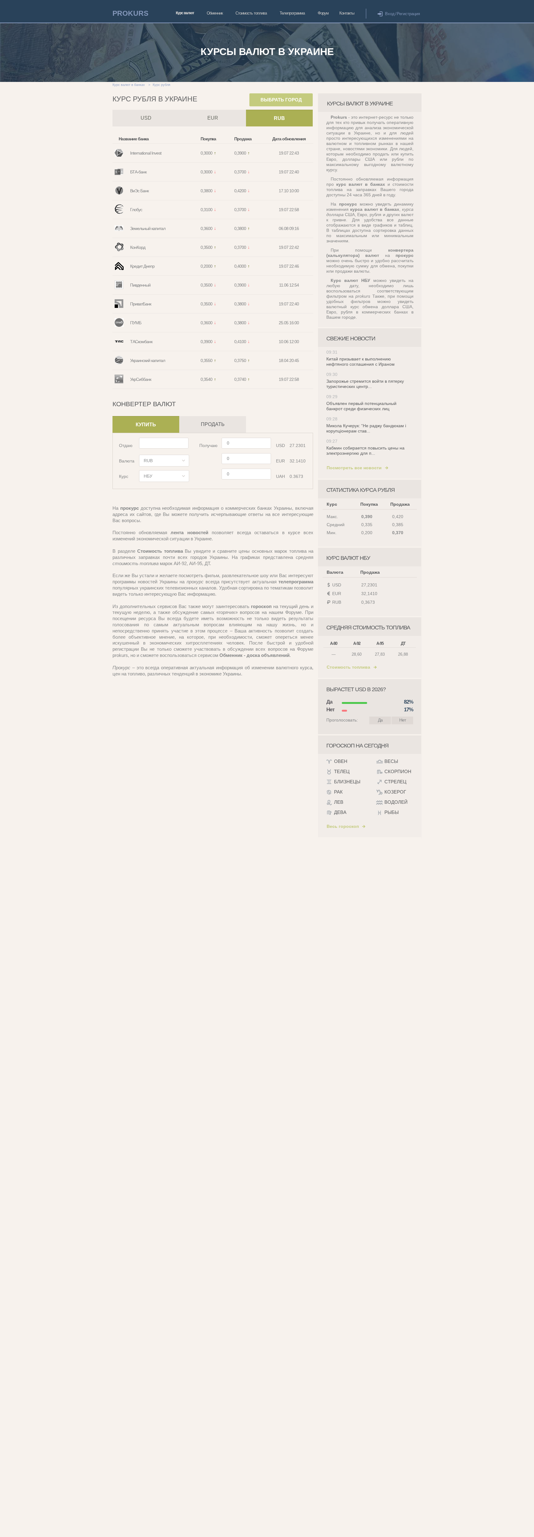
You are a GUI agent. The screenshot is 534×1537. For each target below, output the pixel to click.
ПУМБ (135, 322)
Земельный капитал (147, 228)
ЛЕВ (338, 802)
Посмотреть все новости (354, 467)
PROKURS (130, 13)
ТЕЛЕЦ (342, 771)
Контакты (346, 13)
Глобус (136, 209)
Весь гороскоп (343, 826)
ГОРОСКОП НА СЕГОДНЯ (357, 746)
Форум (323, 13)
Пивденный (140, 285)
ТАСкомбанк (141, 341)
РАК (338, 791)
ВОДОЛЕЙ (396, 802)
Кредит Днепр (142, 266)
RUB (279, 118)
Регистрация (408, 13)
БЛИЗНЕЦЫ (347, 781)
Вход (390, 13)
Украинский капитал (147, 360)
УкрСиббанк (140, 379)
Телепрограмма (292, 13)
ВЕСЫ (391, 761)
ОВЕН (340, 761)
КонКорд (137, 247)
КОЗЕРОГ (395, 791)
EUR (212, 118)
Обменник (215, 13)
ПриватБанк (140, 303)
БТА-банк (138, 171)
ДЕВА (340, 812)
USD (146, 118)
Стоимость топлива (251, 13)
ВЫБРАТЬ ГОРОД (281, 99)
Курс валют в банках (128, 85)
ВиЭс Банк (139, 190)
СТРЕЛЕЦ (395, 781)
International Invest (145, 153)
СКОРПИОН (397, 771)
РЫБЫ (391, 812)
